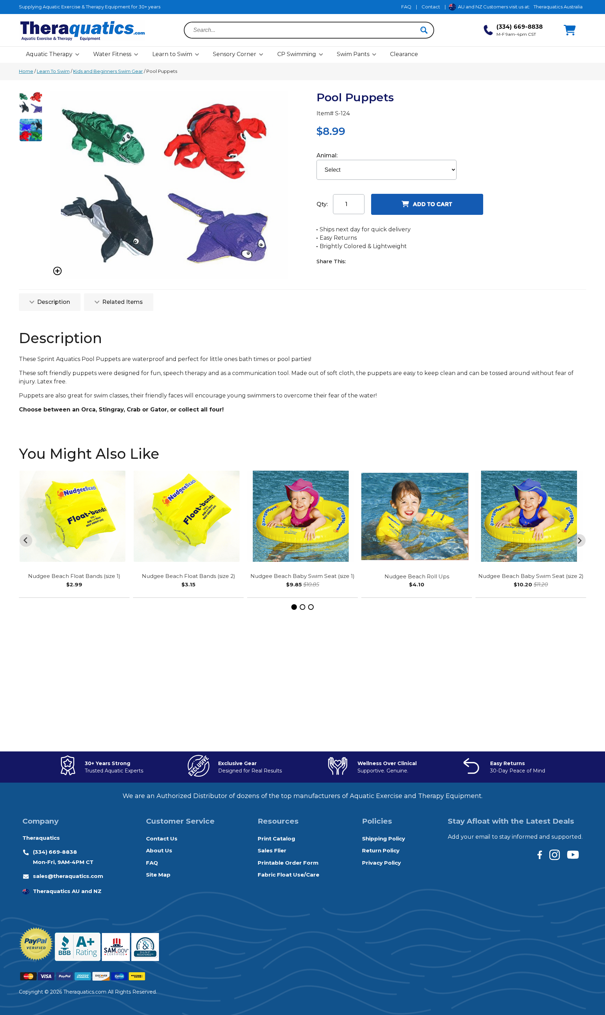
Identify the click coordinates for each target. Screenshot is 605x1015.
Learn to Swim (172, 54)
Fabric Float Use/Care (288, 874)
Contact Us (162, 838)
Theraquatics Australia (558, 6)
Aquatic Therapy (49, 54)
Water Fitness (112, 54)
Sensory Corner (234, 54)
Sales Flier (272, 850)
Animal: (328, 155)
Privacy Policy (381, 862)
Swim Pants (353, 54)
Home (26, 71)
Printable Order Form (288, 862)
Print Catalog (276, 838)
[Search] (424, 30)
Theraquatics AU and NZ (67, 891)
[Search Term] (305, 30)
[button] (294, 607)
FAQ (406, 6)
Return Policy (380, 850)
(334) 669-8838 (55, 852)
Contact (431, 6)
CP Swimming (296, 54)
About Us (159, 850)
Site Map (158, 874)
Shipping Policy (383, 838)
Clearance (404, 54)
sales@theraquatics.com (68, 876)
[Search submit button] (424, 30)
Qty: (322, 204)
